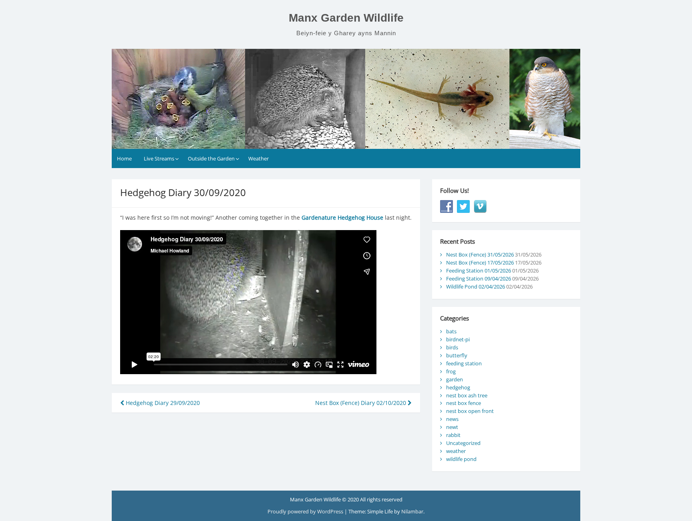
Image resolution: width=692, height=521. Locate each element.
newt (452, 427)
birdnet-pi (458, 339)
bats (451, 331)
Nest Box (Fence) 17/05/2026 (480, 262)
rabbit (453, 435)
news (452, 419)
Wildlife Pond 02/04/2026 (475, 286)
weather (456, 451)
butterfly (456, 355)
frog (451, 371)
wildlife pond (461, 459)
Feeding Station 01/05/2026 (478, 270)
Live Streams (159, 158)
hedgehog (458, 387)
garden (454, 379)
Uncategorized (463, 443)
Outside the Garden (211, 158)
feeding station (464, 363)
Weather (258, 158)
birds (452, 347)
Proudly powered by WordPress (306, 511)
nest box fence (463, 403)
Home (124, 158)
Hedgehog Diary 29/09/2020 (162, 403)
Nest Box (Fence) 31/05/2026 (480, 254)
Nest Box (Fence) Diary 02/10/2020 (361, 403)
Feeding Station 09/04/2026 (478, 278)
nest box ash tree (466, 395)
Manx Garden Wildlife (346, 18)
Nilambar (412, 511)
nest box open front (470, 411)
